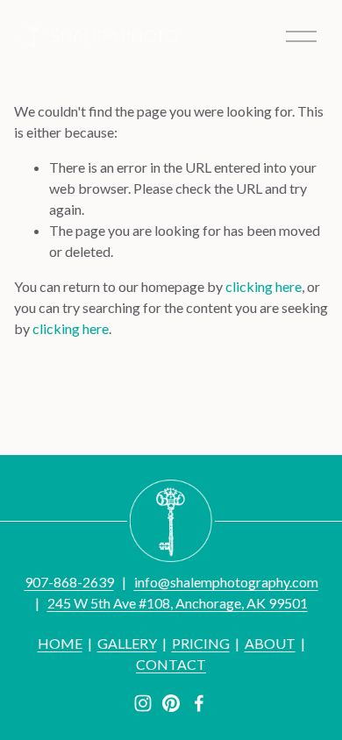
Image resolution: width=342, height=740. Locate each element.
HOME (60, 643)
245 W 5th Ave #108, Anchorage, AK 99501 (177, 602)
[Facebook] (199, 703)
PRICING (201, 643)
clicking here (263, 286)
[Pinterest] (171, 703)
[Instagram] (143, 703)
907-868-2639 (69, 581)
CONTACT (171, 664)
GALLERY (127, 643)
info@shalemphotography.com (226, 581)
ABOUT (270, 643)
